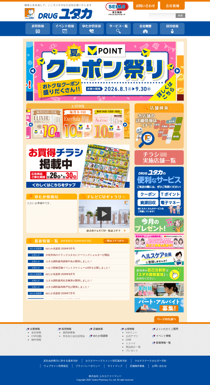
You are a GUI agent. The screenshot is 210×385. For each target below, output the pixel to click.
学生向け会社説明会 (74, 336)
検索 (180, 15)
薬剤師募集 (69, 332)
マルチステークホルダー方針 (151, 360)
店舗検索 (98, 328)
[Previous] (32, 70)
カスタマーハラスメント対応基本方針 (106, 360)
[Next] (177, 70)
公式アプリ (132, 336)
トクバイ (131, 343)
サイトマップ (115, 366)
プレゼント (132, 350)
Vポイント (131, 332)
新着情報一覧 (163, 342)
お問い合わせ (159, 366)
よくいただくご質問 (167, 328)
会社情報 (36, 332)
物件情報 (36, 339)
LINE (128, 339)
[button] (104, 214)
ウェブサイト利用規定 (56, 366)
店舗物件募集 (137, 366)
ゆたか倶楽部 (100, 335)
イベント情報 (163, 335)
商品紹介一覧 (133, 346)
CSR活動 (36, 336)
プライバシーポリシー (88, 366)
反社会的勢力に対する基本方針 (60, 360)
